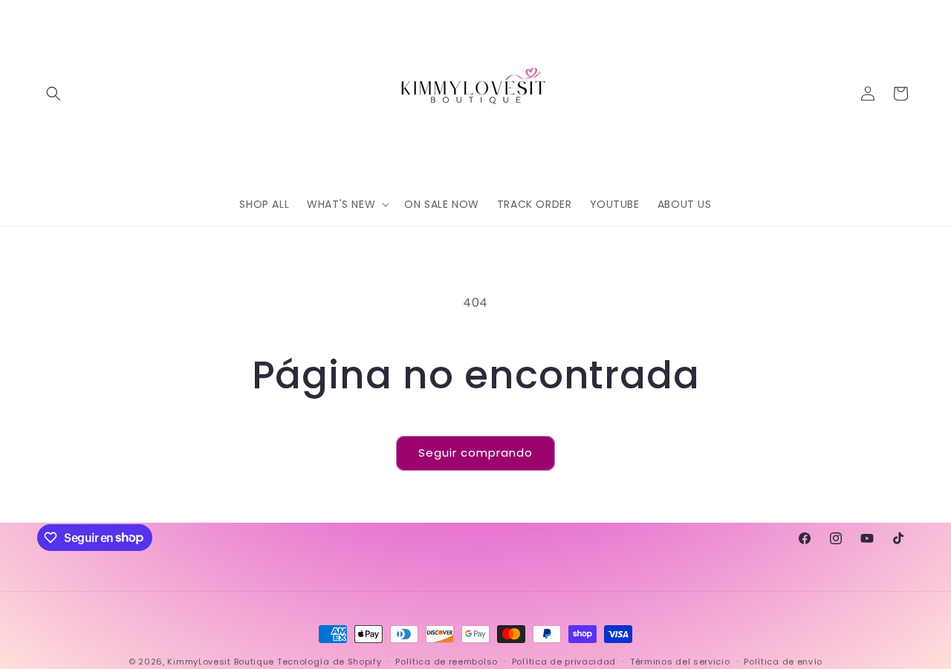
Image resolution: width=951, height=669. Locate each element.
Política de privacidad (564, 661)
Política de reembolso (446, 661)
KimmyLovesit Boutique (220, 662)
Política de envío (783, 661)
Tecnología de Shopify (329, 662)
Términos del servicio (680, 661)
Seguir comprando (475, 452)
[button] (53, 93)
